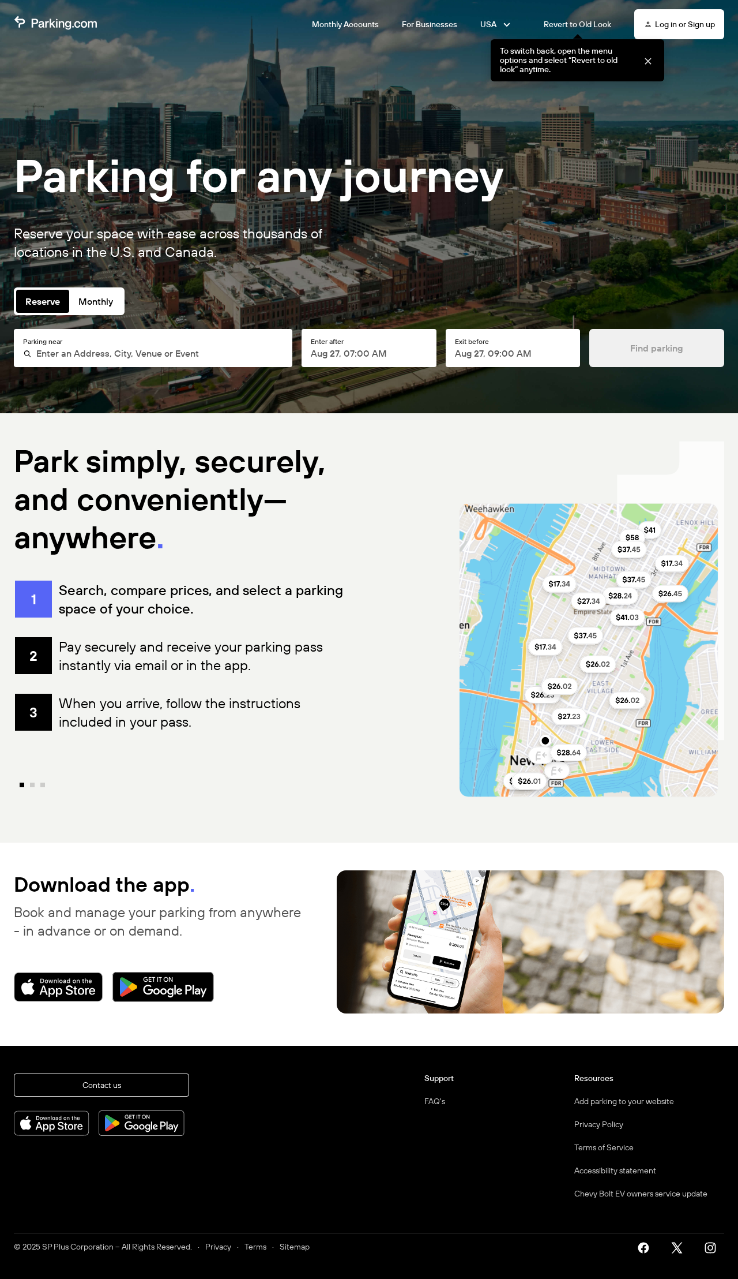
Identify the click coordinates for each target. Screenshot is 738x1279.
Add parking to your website (624, 1101)
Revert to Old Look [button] (577, 24)
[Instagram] (714, 1246)
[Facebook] (647, 1246)
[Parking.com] (55, 24)
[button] (647, 60)
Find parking (656, 348)
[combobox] (158, 353)
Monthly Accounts (345, 24)
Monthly (95, 301)
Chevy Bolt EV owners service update (640, 1193)
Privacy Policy (598, 1124)
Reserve (42, 301)
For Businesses (429, 24)
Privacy (218, 1246)
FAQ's (434, 1101)
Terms (255, 1246)
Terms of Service (604, 1147)
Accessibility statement (615, 1170)
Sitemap (295, 1246)
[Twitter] (681, 1246)
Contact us (101, 1085)
